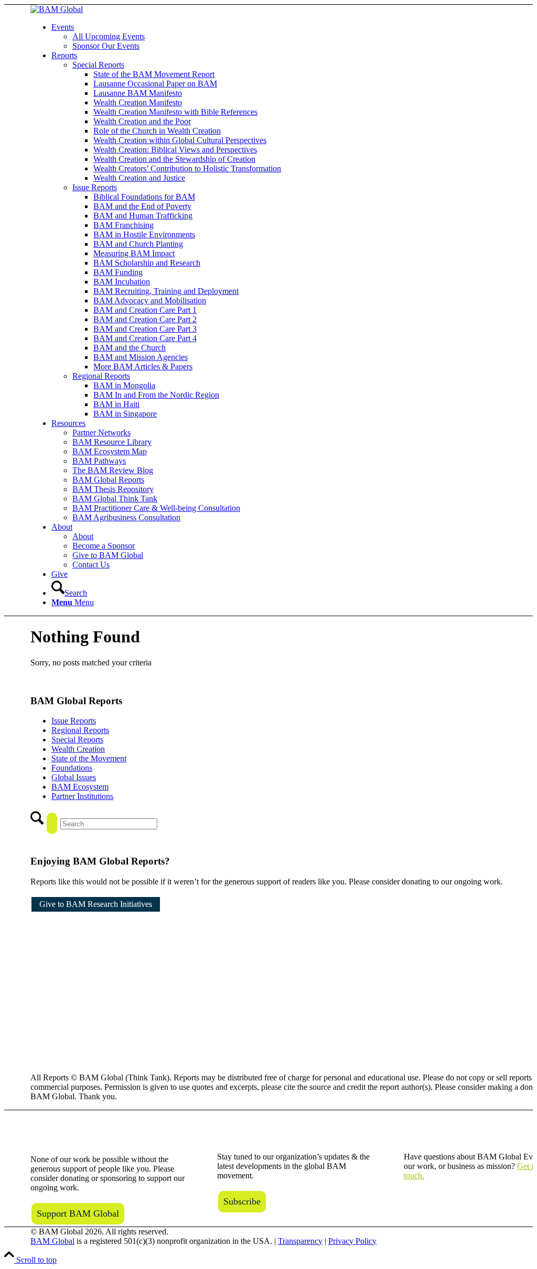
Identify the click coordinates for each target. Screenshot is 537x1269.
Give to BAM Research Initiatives (95, 904)
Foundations (71, 767)
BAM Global (52, 1241)
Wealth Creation (78, 749)
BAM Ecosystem (80, 786)
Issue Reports (73, 720)
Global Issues (73, 777)
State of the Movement (88, 758)
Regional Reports (80, 730)
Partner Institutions (82, 796)
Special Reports (77, 739)
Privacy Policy (352, 1241)
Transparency (300, 1241)
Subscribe (242, 1201)
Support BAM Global (78, 1213)
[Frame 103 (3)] (56, 9)
